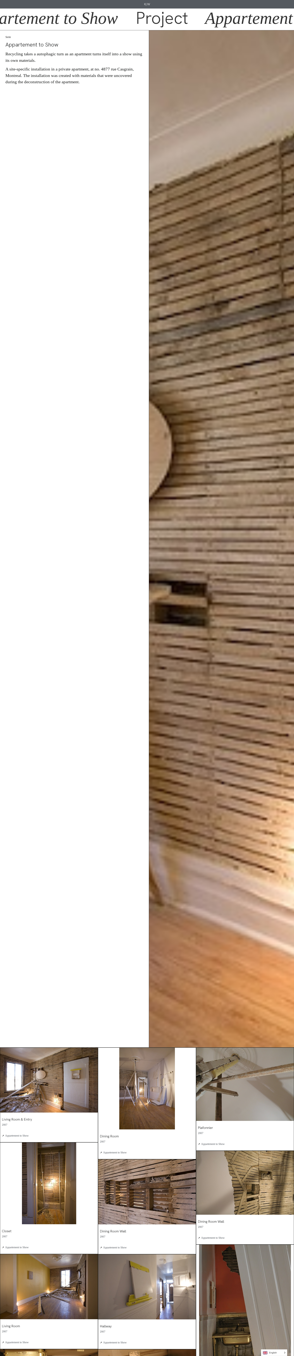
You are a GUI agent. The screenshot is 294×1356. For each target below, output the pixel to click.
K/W (147, 4)
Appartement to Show (17, 1135)
